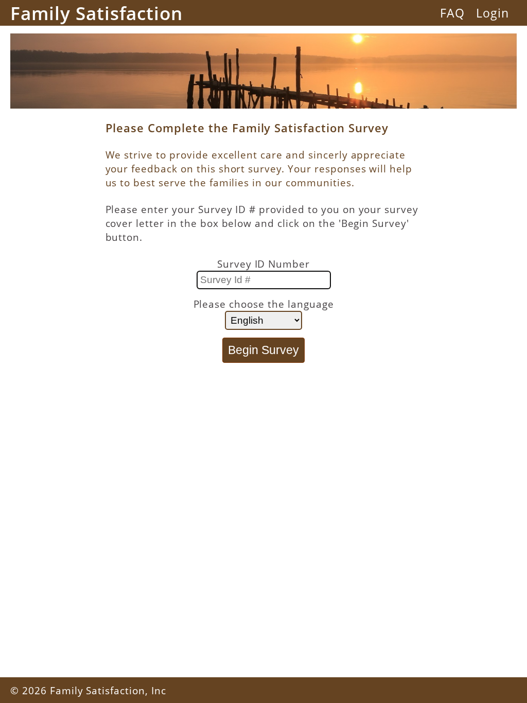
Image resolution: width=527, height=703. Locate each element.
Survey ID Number (263, 264)
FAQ (452, 13)
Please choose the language (264, 304)
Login (492, 13)
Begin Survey (263, 350)
